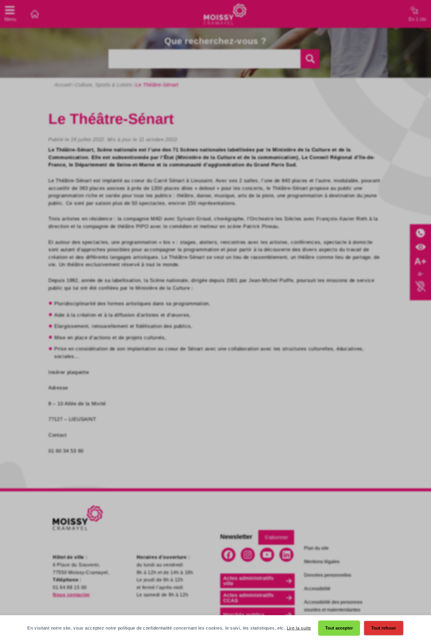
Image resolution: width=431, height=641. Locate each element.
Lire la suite (299, 627)
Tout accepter (339, 627)
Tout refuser (383, 627)
